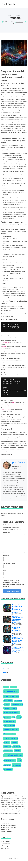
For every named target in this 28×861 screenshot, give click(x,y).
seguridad (17, 750)
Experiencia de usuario (9, 760)
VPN (19, 760)
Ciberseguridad (11, 691)
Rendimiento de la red (9, 725)
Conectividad (13, 686)
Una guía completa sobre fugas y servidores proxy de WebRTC (18, 649)
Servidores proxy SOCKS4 (8, 825)
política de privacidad (7, 846)
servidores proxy (8, 750)
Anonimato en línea (9, 734)
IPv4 (14, 717)
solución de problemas (13, 755)
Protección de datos (11, 696)
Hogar (9, 15)
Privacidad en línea (11, 738)
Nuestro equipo (5, 844)
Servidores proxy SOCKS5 (8, 827)
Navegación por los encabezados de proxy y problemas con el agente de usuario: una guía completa (18, 608)
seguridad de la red (11, 729)
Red (13, 15)
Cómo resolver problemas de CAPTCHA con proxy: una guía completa (16, 629)
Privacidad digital (18, 700)
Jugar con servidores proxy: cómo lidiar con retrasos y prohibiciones (17, 619)
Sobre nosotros (5, 841)
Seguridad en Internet (11, 712)
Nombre (6, 555)
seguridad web (8, 769)
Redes (19, 717)
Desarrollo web (7, 765)
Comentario (7, 532)
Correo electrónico (9, 563)
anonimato (6, 686)
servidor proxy (16, 746)
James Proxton (19, 22)
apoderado (7, 746)
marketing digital (8, 700)
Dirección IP (7, 717)
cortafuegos (6, 704)
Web (4, 570)
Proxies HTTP (5, 823)
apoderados (14, 742)
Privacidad (6, 742)
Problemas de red (9, 721)
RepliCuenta (8, 4)
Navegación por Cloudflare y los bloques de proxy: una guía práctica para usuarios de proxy (17, 639)
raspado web (17, 765)
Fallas (5, 669)
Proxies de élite (5, 829)
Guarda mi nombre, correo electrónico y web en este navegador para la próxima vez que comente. (13, 583)
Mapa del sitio (5, 848)
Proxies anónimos (6, 831)
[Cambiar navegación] (24, 4)
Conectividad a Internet (17, 704)
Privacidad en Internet (10, 708)
